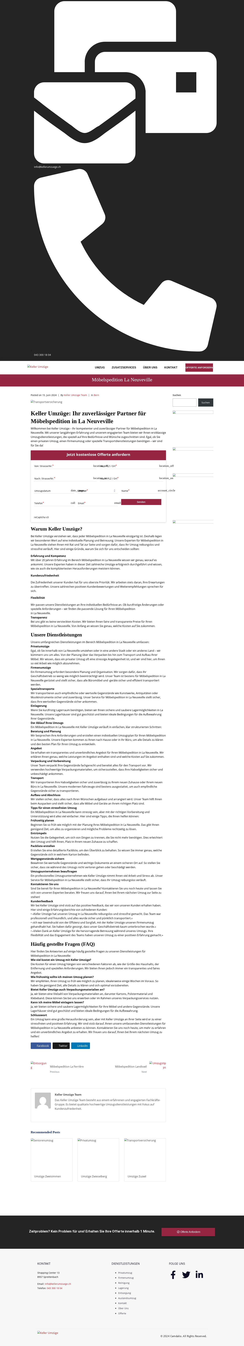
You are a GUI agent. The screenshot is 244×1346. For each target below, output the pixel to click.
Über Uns (150, 367)
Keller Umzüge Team (75, 395)
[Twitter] (186, 1275)
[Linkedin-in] (199, 1275)
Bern (96, 395)
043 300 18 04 (54, 1288)
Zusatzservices (124, 367)
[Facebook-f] (173, 1275)
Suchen (177, 395)
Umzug (100, 367)
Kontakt (170, 367)
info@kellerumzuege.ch (58, 1283)
